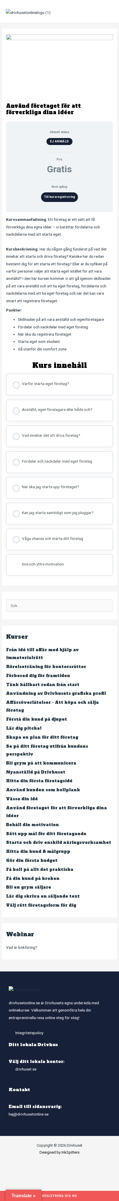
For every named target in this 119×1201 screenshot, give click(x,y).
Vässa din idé (22, 799)
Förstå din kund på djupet (36, 719)
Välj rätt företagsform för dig (41, 905)
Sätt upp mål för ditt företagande (46, 834)
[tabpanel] (59, 284)
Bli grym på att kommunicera (41, 763)
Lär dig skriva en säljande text (43, 896)
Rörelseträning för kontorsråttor (46, 667)
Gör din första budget (31, 860)
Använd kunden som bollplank (43, 790)
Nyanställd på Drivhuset (35, 772)
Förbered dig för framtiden (38, 676)
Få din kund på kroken (33, 878)
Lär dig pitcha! (24, 728)
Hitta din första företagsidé (39, 781)
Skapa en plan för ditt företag (42, 737)
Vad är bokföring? (21, 947)
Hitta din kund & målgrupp (38, 851)
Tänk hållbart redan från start (42, 685)
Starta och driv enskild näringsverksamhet (58, 842)
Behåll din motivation (32, 825)
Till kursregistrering (59, 197)
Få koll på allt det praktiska (39, 869)
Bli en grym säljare (28, 887)
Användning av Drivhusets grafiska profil (56, 693)
